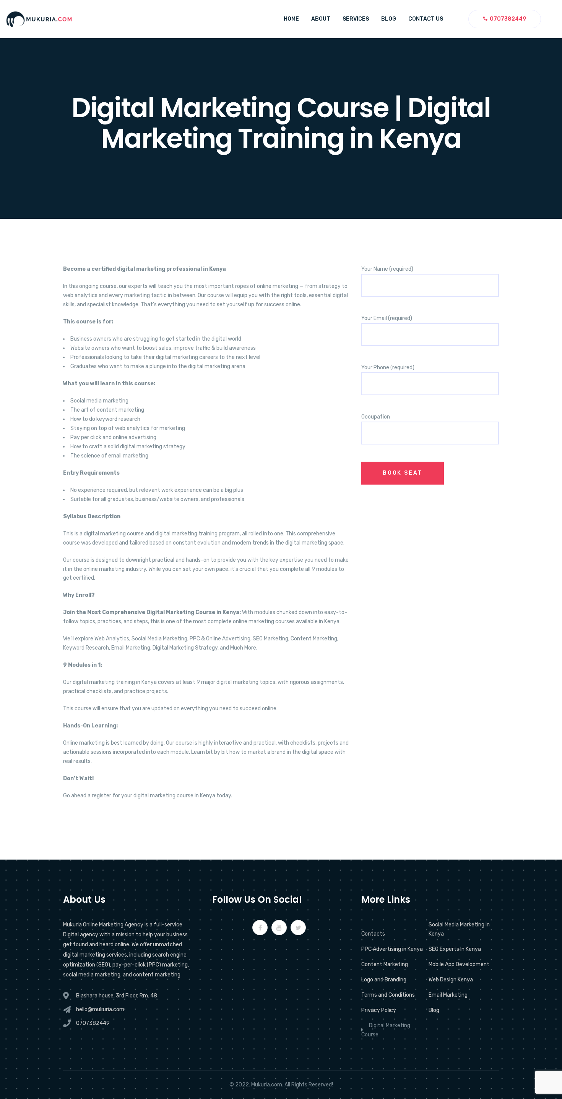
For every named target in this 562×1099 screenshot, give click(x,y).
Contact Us (425, 19)
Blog (388, 19)
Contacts (373, 934)
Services (356, 19)
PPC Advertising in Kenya (392, 949)
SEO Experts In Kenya (455, 949)
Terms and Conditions (388, 995)
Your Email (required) (386, 318)
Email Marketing (448, 995)
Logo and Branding (383, 979)
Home (291, 19)
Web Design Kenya (451, 979)
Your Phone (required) (387, 367)
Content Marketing (384, 964)
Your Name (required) (387, 269)
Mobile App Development (459, 964)
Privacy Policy (378, 1010)
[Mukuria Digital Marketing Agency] (39, 19)
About (320, 19)
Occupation (375, 417)
